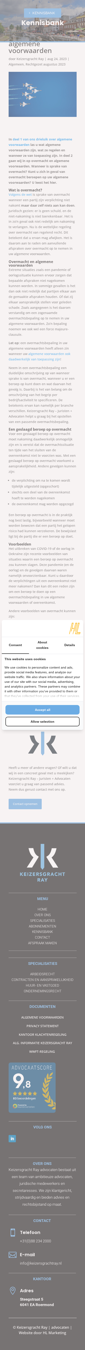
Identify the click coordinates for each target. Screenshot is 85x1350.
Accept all (42, 710)
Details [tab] (69, 645)
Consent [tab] (15, 645)
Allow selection (42, 721)
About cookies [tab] (42, 645)
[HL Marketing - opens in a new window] (74, 628)
